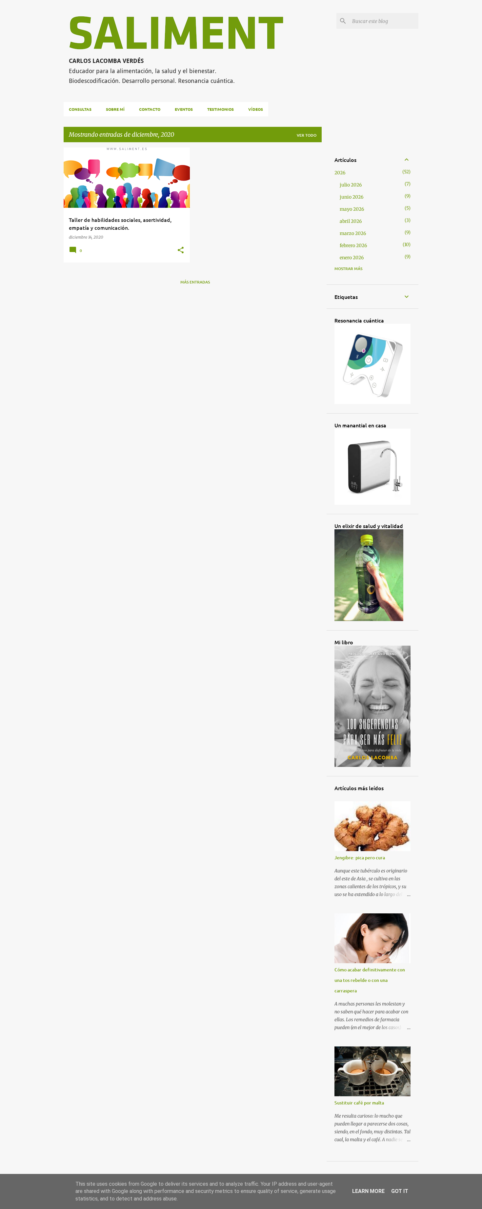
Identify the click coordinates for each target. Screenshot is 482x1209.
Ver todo (306, 135)
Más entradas (195, 282)
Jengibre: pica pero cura (359, 857)
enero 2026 (352, 258)
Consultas (80, 109)
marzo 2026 (353, 233)
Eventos (184, 109)
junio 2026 (351, 197)
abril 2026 (351, 221)
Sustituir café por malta (359, 1103)
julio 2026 (351, 185)
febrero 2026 (353, 245)
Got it (399, 1191)
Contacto (149, 109)
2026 (339, 173)
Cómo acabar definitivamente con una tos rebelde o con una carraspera (369, 980)
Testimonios (220, 109)
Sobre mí (115, 109)
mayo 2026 (352, 209)
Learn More (368, 1191)
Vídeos (255, 109)
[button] (181, 250)
